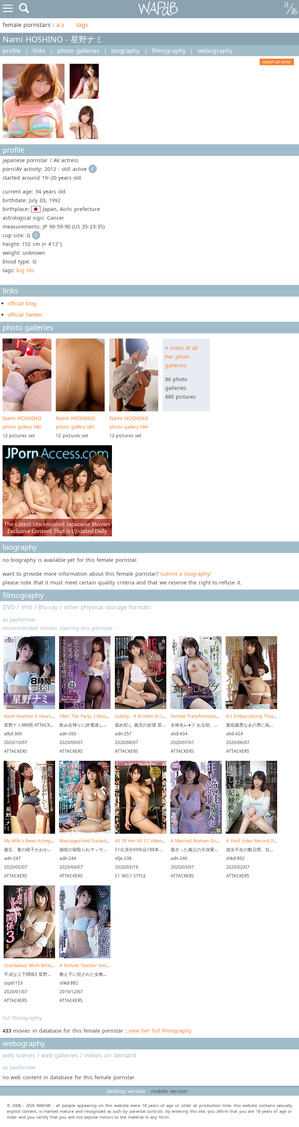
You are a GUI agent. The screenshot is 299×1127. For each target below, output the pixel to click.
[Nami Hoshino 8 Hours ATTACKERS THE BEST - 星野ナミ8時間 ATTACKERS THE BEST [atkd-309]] (29, 707)
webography (215, 51)
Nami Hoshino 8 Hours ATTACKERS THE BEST (51, 716)
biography (125, 51)
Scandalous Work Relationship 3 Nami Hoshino (52, 965)
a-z (60, 25)
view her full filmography (160, 1030)
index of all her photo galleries (181, 356)
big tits (25, 270)
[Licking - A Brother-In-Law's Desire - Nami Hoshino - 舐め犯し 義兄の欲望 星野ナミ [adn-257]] (140, 707)
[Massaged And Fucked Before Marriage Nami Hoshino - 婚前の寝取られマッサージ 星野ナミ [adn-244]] (85, 832)
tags (82, 25)
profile (12, 51)
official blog (22, 303)
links (39, 51)
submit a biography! (185, 573)
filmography (169, 51)
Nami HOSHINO (22, 422)
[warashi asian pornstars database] (158, 8)
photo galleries (78, 51)
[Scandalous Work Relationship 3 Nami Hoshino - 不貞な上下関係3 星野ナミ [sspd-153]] (29, 957)
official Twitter (25, 314)
